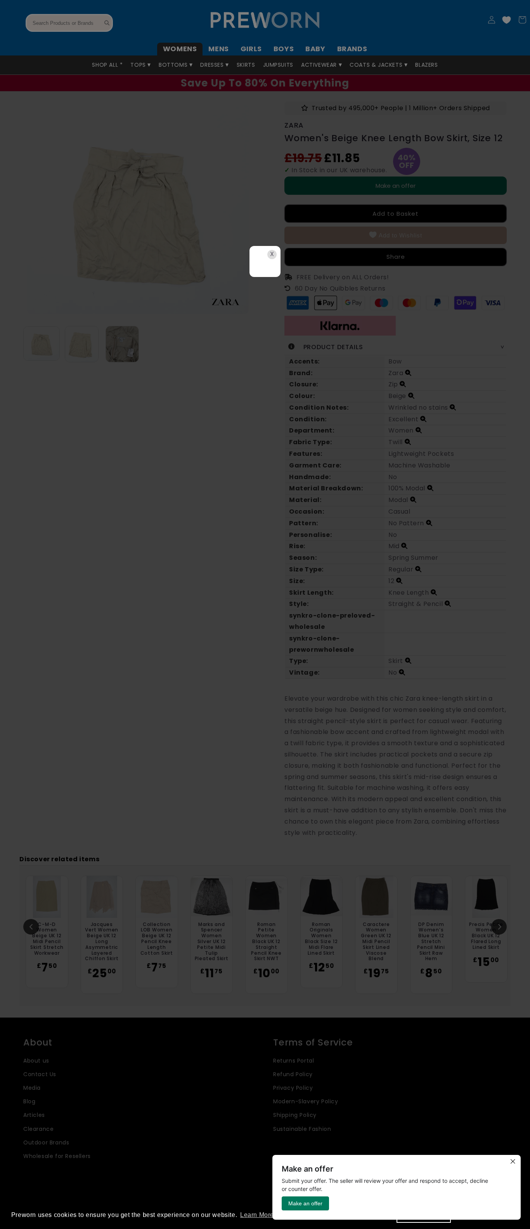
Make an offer (305, 1203)
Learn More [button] (257, 1215)
